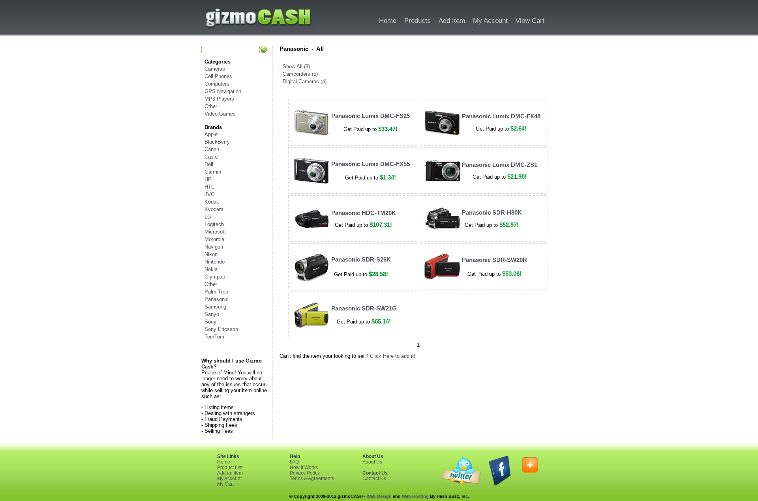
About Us (372, 462)
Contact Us (374, 478)
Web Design (379, 496)
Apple (211, 134)
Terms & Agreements (312, 478)
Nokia (211, 269)
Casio (211, 157)
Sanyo (212, 314)
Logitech (214, 224)
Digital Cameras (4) (304, 81)
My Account (229, 478)
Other (211, 106)
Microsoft (215, 232)
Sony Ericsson (221, 329)
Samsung (215, 307)
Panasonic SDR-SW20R (494, 259)
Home (223, 462)
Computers (217, 84)
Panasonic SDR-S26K (361, 259)
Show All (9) (296, 66)
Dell (209, 164)
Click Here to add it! (392, 356)
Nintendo (215, 262)
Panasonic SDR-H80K (492, 212)
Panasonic (217, 299)
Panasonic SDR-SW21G (364, 308)
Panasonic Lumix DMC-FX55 (370, 164)
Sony (210, 322)
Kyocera (214, 209)
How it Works (304, 467)
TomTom (214, 337)
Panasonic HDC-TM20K (363, 212)
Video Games (220, 114)
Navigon (214, 247)
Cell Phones (218, 76)
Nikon (211, 254)
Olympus (215, 277)
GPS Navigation (223, 91)
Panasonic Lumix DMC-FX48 (501, 116)
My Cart (225, 484)
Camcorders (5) (300, 74)
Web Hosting (415, 496)
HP (208, 179)
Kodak (212, 202)
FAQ (294, 462)
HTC (210, 187)
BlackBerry (217, 142)
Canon (212, 149)
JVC (209, 194)
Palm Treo (216, 292)
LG (208, 217)
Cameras (215, 69)
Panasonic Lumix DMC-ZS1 (499, 164)
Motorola (214, 239)
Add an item (230, 473)
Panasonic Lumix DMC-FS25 (370, 115)
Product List (229, 467)
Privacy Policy (305, 473)
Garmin (213, 172)
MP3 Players (219, 99)
